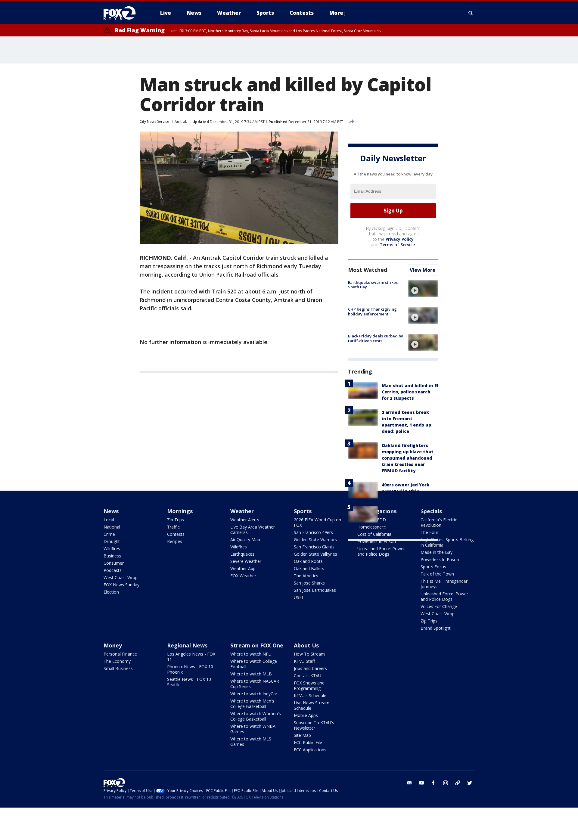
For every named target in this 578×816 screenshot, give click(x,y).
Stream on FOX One (256, 645)
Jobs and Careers (310, 668)
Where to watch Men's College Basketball (252, 703)
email (409, 783)
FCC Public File (308, 742)
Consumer (114, 563)
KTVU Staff (304, 661)
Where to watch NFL (250, 654)
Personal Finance (120, 654)
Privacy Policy (400, 239)
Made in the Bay (436, 552)
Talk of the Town (437, 574)
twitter (469, 783)
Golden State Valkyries (315, 554)
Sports (303, 511)
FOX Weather (243, 576)
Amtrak (181, 121)
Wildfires (112, 548)
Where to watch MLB (251, 674)
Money (113, 645)
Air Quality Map (245, 539)
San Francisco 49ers (313, 532)
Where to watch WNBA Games (252, 728)
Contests (176, 534)
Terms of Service (397, 244)
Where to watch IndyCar (253, 694)
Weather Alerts (244, 520)
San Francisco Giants (314, 547)
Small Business (118, 668)
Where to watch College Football (253, 663)
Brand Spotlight (436, 628)
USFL (299, 597)
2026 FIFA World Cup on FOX (317, 522)
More (336, 12)
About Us (306, 645)
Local (109, 520)
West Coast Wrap (121, 577)
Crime (109, 534)
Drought (112, 541)
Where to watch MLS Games (250, 741)
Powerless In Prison (376, 541)
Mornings (180, 511)
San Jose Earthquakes (315, 590)
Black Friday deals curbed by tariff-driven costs (375, 338)
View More (422, 270)
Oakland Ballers (309, 568)
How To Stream (309, 654)
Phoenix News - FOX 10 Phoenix (190, 669)
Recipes (174, 541)
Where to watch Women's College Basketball (255, 716)
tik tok (457, 783)
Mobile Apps (306, 715)
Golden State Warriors (315, 539)
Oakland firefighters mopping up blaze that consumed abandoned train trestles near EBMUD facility (408, 457)
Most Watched (367, 269)
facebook (433, 783)
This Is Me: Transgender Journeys (444, 583)
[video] (423, 288)
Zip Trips (175, 520)
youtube (421, 783)
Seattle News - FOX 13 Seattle (189, 681)
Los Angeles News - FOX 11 (191, 656)
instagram (445, 783)
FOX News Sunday (121, 585)
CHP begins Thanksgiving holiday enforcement (372, 311)
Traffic (173, 527)
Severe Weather (245, 561)
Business (112, 556)
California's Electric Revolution (439, 522)
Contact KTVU (307, 675)
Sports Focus (433, 566)
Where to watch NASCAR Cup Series (254, 683)
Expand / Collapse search (470, 12)
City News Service (154, 121)
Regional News (187, 645)
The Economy (117, 661)
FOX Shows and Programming (309, 685)
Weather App (243, 568)
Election (111, 592)
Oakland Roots (308, 561)
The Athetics (306, 576)
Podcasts (113, 570)
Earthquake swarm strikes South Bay (373, 285)
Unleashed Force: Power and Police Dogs (381, 551)
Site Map (302, 735)
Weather (242, 511)
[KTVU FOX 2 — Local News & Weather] (123, 13)
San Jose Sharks (309, 583)
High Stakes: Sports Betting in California (447, 542)
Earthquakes (242, 554)
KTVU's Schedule (310, 695)
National (112, 527)
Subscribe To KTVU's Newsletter (314, 725)
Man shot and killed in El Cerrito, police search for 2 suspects (410, 392)
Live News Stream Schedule (311, 705)
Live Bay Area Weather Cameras (252, 529)
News (111, 511)
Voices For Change (439, 606)
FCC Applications (310, 749)
